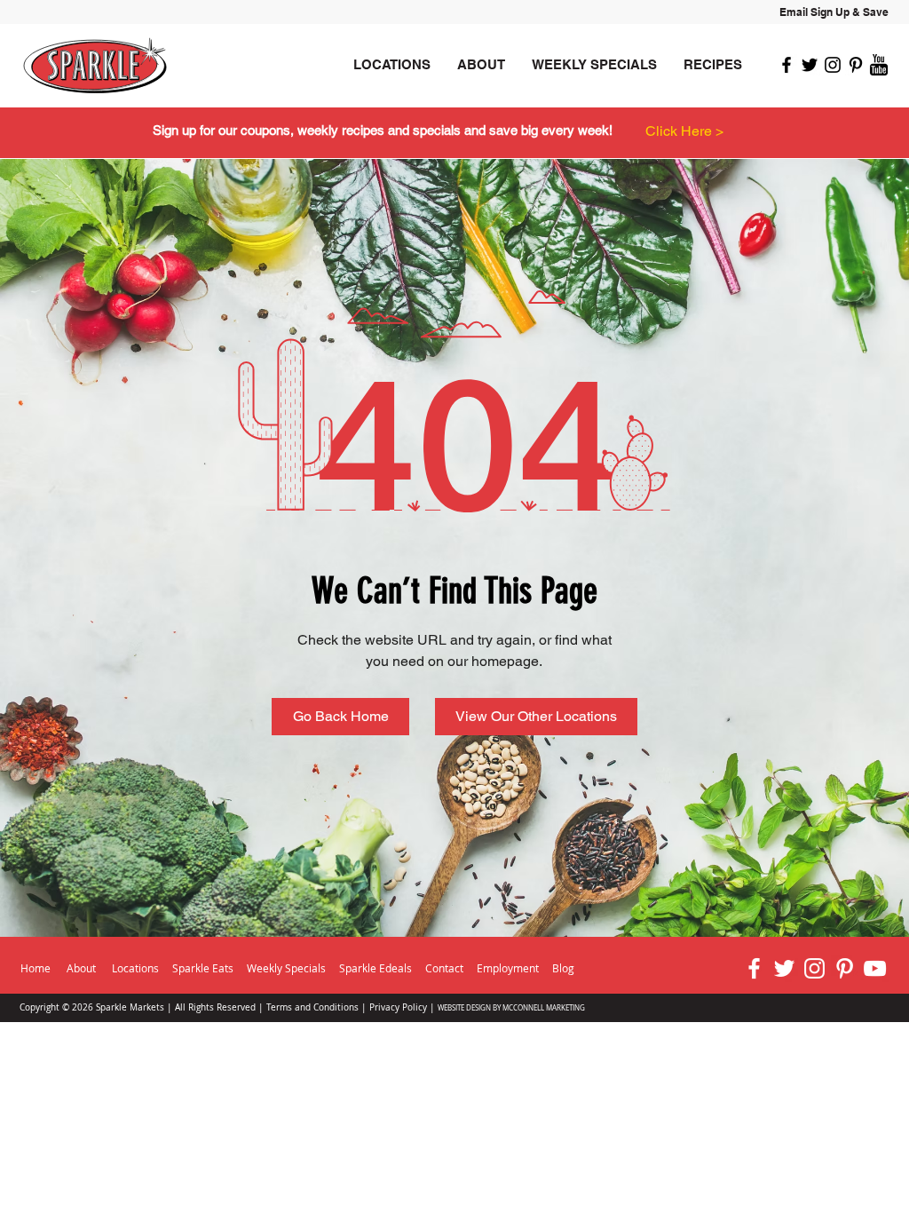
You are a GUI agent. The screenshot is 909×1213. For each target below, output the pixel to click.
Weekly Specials (286, 968)
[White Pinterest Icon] (844, 968)
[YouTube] (875, 968)
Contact (444, 968)
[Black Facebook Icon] (786, 64)
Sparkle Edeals (377, 968)
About (81, 968)
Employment (509, 968)
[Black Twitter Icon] (809, 64)
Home (35, 968)
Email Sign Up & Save (834, 12)
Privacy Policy (398, 1007)
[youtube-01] (878, 64)
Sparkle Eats (202, 968)
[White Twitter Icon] (784, 968)
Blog (563, 968)
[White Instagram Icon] (814, 968)
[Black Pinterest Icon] (855, 64)
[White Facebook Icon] (754, 968)
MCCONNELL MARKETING (543, 1007)
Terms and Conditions (312, 1007)
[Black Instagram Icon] (832, 64)
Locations (135, 968)
